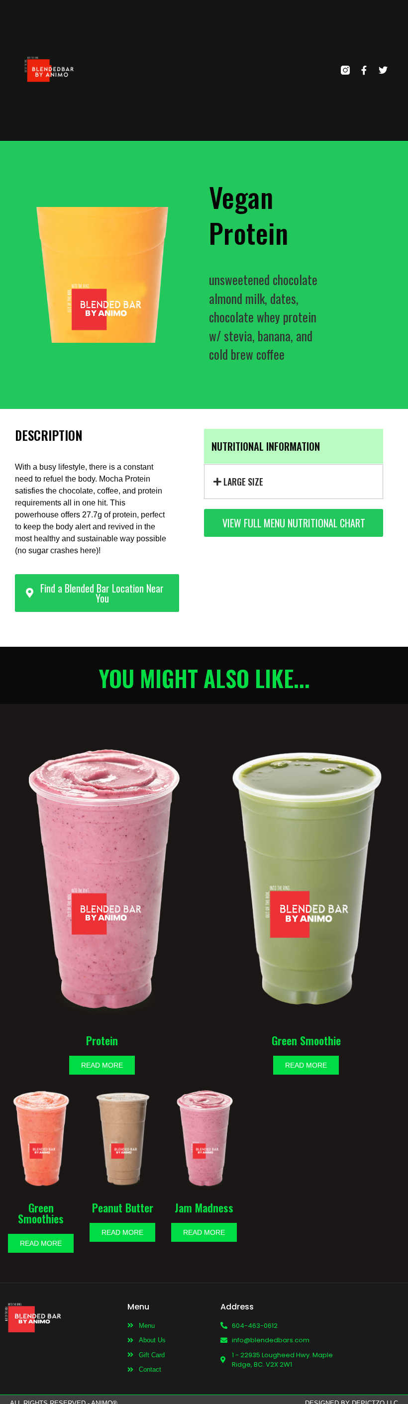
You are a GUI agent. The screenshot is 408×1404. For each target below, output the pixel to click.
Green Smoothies (41, 1213)
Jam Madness (204, 1207)
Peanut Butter (122, 1207)
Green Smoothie (306, 1040)
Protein (102, 1040)
